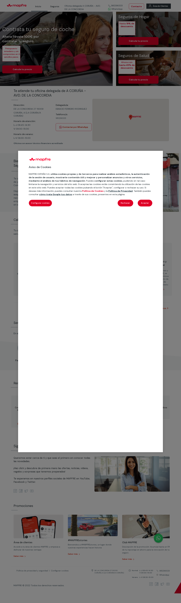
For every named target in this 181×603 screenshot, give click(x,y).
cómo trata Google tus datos (55, 194)
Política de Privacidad (120, 191)
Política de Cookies (93, 191)
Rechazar (125, 203)
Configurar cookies (40, 203)
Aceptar (145, 203)
